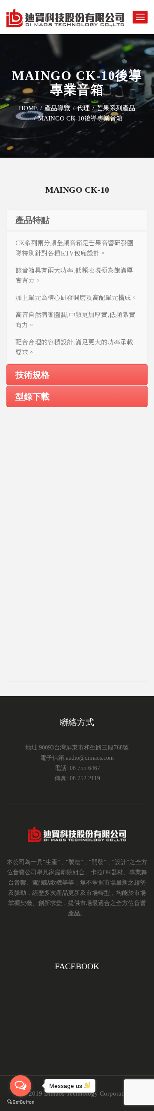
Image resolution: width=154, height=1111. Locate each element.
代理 (83, 108)
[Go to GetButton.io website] (20, 1102)
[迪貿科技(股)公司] (65, 17)
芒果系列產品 (116, 108)
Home (28, 108)
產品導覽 (57, 108)
